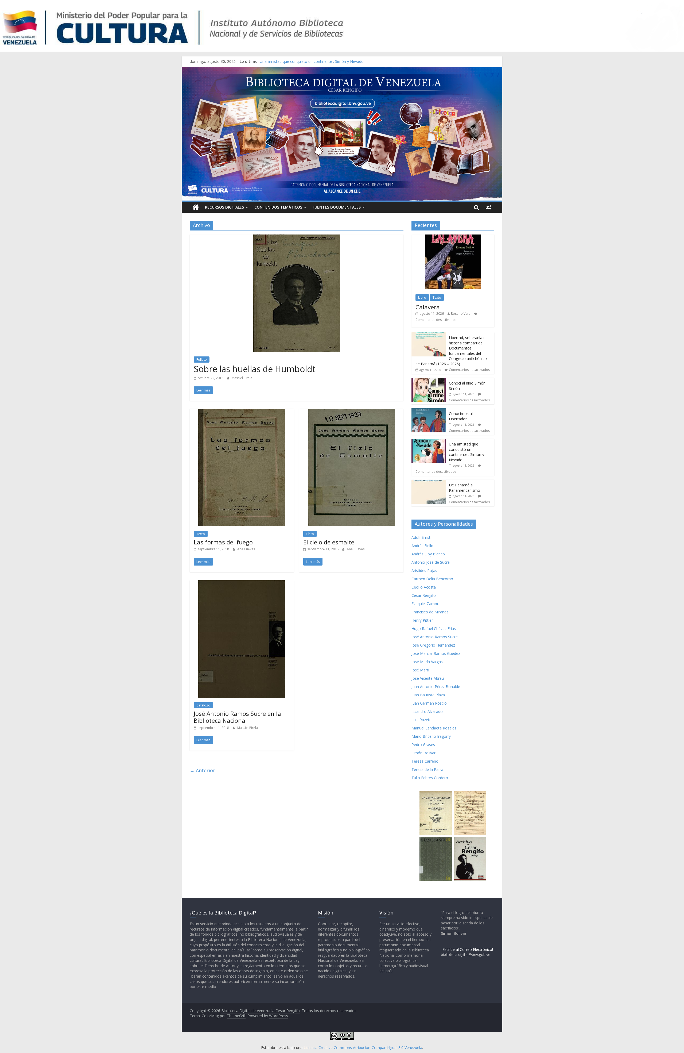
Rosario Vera (461, 313)
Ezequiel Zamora (426, 603)
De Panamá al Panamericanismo (464, 487)
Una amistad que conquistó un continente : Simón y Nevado (466, 451)
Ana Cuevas (246, 549)
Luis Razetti (421, 719)
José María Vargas (427, 661)
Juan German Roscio (429, 703)
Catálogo (203, 705)
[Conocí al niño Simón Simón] (428, 380)
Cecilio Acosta (423, 587)
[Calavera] (453, 237)
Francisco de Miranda (430, 611)
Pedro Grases (423, 744)
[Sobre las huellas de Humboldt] (296, 238)
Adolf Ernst (420, 537)
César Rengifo (423, 595)
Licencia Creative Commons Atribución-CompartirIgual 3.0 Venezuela (363, 1047)
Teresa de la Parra (427, 769)
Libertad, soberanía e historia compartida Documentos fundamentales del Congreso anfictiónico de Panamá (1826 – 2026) (451, 350)
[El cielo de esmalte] (351, 412)
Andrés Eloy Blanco (428, 553)
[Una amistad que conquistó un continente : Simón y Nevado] (428, 441)
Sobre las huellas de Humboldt (255, 369)
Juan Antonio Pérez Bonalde (435, 686)
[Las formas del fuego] (241, 412)
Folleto (201, 359)
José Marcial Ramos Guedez (435, 653)
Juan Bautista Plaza (428, 694)
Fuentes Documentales (337, 207)
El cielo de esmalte (328, 542)
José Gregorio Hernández (433, 645)
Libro (310, 534)
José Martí (420, 669)
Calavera (427, 307)
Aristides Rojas (424, 570)
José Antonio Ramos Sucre (434, 636)
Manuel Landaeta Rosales (433, 728)
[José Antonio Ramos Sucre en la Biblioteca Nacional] (241, 583)
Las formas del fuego (223, 542)
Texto (200, 534)
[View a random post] (488, 207)
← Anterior (202, 770)
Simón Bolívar (423, 752)
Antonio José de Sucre (430, 562)
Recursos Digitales (224, 207)
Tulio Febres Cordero (429, 777)
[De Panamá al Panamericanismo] (428, 482)
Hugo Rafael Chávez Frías (433, 628)
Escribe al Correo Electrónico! (467, 949)
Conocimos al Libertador (281, 61)
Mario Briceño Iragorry (431, 736)
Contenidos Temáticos (278, 207)
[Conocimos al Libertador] (428, 411)
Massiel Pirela (242, 378)
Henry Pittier (422, 620)
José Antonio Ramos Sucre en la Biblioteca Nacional (237, 716)
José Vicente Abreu (427, 678)
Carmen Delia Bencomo (432, 578)
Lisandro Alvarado (427, 711)
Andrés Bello (422, 545)
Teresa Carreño (424, 761)
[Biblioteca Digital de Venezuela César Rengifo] (342, 70)
